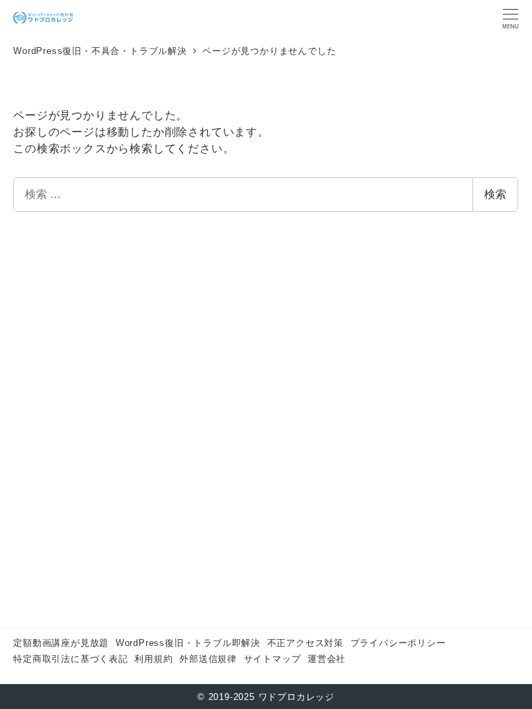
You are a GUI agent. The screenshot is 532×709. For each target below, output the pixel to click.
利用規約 (153, 659)
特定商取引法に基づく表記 (70, 659)
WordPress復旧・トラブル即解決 (188, 643)
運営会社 (327, 659)
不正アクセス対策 (305, 643)
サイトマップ (272, 659)
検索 (495, 194)
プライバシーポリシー (398, 643)
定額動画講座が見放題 (61, 643)
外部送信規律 (208, 659)
